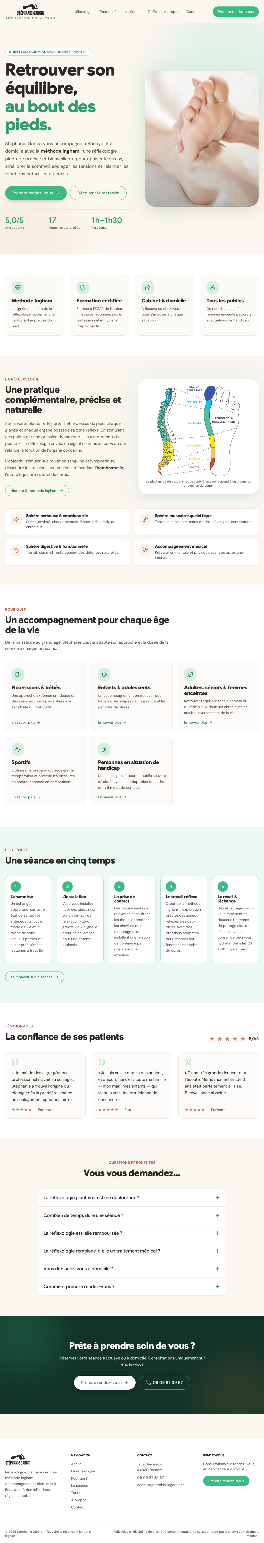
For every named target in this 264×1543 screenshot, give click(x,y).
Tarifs (152, 11)
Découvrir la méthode (98, 193)
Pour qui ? (108, 11)
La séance (132, 11)
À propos (171, 11)
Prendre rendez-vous (236, 11)
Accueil (77, 1464)
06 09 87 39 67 (168, 1382)
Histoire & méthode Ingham (34, 490)
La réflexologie (81, 11)
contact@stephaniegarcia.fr (160, 1484)
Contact (193, 11)
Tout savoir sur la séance (32, 977)
